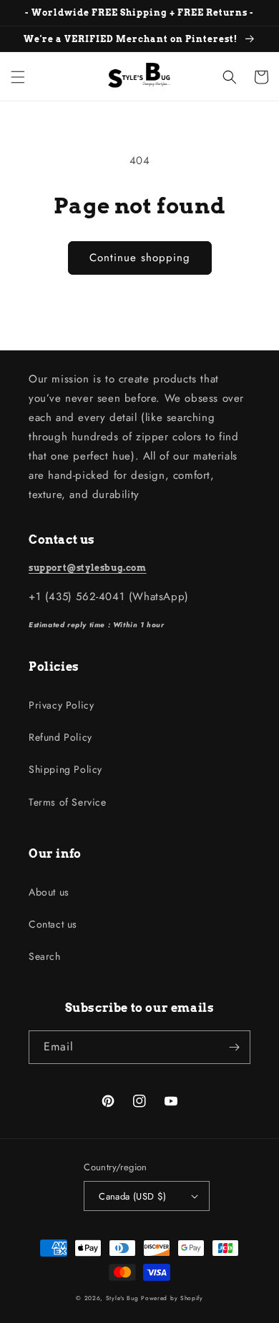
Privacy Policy (61, 705)
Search (45, 956)
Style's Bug (122, 1298)
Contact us (53, 924)
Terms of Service (68, 802)
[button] (18, 77)
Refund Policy (60, 737)
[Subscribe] (234, 1047)
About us (49, 892)
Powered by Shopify (172, 1298)
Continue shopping (139, 257)
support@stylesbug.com (88, 567)
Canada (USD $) (133, 1196)
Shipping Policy (65, 769)
